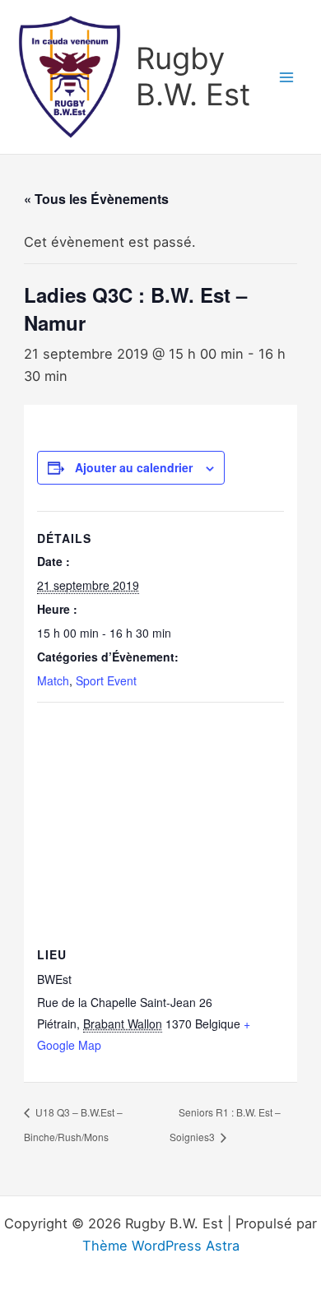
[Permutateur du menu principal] (286, 76)
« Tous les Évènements (96, 198)
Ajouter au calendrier (134, 467)
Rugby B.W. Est (193, 76)
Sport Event (106, 680)
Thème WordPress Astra (161, 1245)
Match (53, 680)
